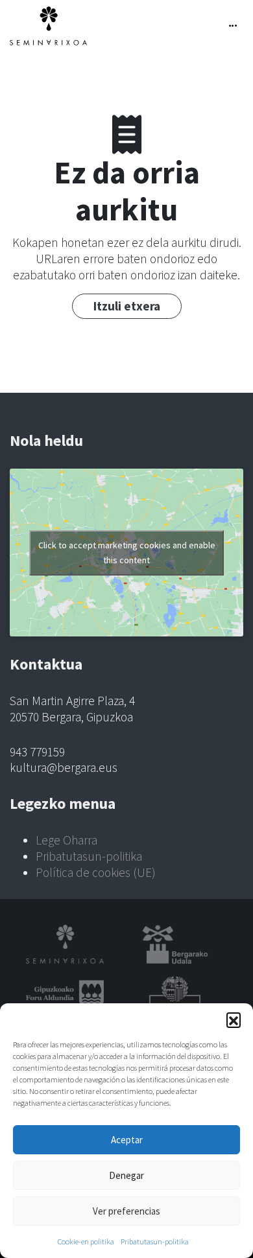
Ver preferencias (126, 1211)
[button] (233, 1019)
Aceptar (127, 1140)
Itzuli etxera (126, 306)
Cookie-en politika (86, 1241)
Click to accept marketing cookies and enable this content (126, 552)
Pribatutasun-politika (155, 1241)
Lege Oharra (66, 840)
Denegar (126, 1175)
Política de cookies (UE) (96, 872)
